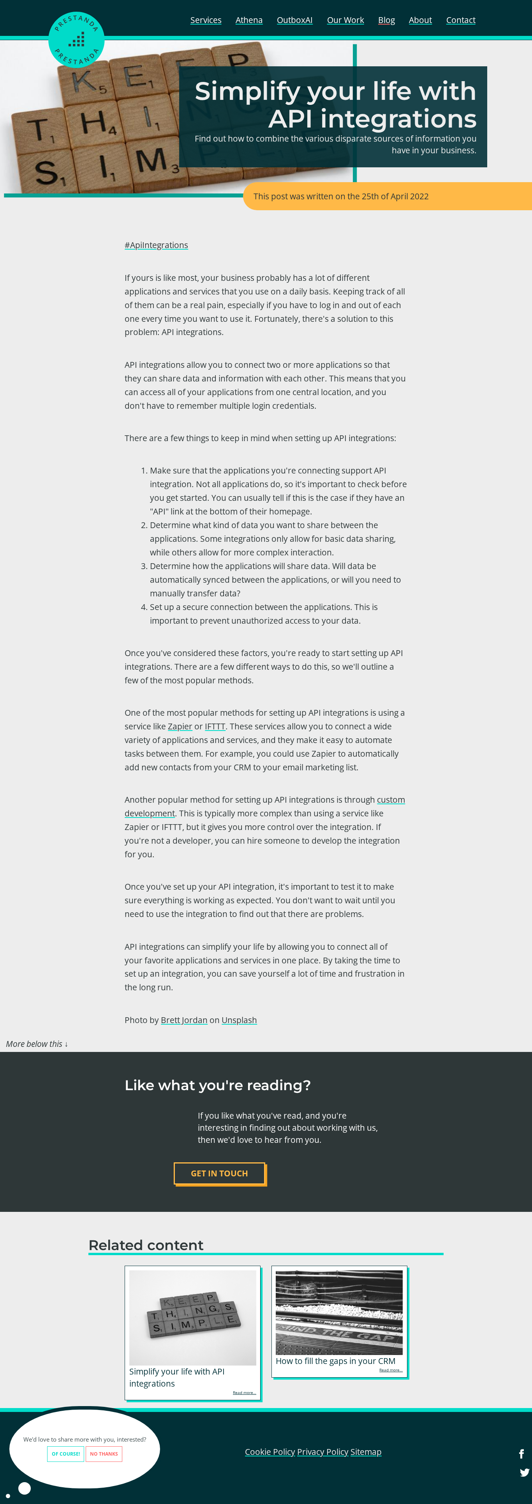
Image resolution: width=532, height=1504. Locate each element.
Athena (249, 19)
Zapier (180, 726)
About (420, 19)
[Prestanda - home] (77, 40)
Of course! (66, 1454)
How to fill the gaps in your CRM (336, 1360)
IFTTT (215, 726)
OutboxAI (295, 19)
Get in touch (219, 1173)
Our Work (345, 19)
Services (206, 19)
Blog (386, 19)
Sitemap (366, 1451)
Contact (461, 19)
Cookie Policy (270, 1451)
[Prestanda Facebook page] (521, 1458)
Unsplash (239, 1019)
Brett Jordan (184, 1019)
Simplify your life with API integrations (177, 1377)
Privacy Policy (323, 1451)
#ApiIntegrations (156, 244)
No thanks (104, 1454)
